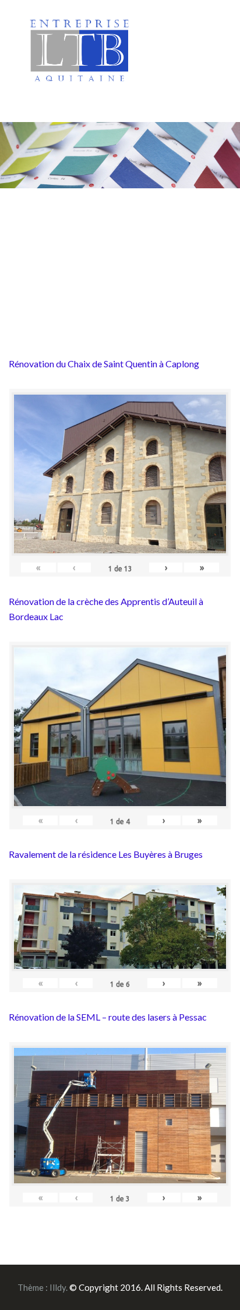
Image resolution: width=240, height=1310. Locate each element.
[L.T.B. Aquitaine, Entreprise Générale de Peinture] (80, 56)
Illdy (58, 1287)
